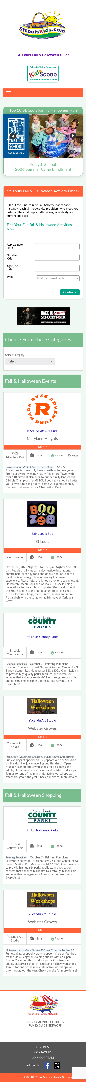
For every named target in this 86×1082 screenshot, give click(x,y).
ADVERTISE (43, 1047)
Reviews (73, 455)
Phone (59, 455)
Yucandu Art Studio (42, 720)
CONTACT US (43, 1052)
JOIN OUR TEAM (43, 1058)
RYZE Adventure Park (42, 430)
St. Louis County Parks (42, 636)
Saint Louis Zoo (42, 533)
